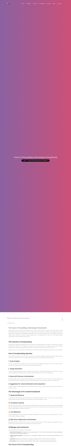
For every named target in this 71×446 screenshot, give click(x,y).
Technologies (41, 3)
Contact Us (59, 3)
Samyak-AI (29, 3)
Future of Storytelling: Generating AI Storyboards (37, 160)
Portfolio (35, 3)
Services (22, 3)
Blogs (54, 3)
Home (25, 160)
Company (49, 3)
